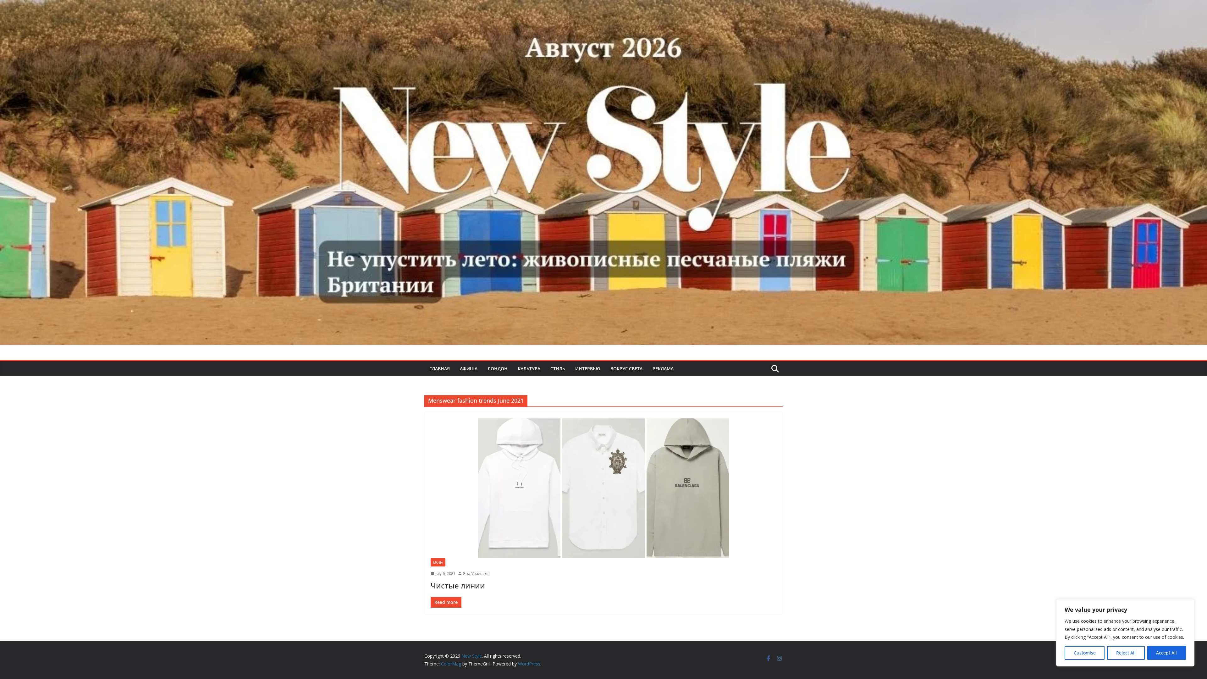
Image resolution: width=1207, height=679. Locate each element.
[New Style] (603, 7)
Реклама (663, 369)
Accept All (1166, 653)
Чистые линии (458, 585)
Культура (529, 369)
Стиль (557, 369)
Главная (439, 369)
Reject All (1126, 653)
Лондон (498, 369)
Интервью (587, 369)
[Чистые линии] (603, 488)
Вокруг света (626, 369)
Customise (1085, 653)
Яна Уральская (477, 573)
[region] (1125, 632)
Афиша (468, 369)
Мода (438, 562)
